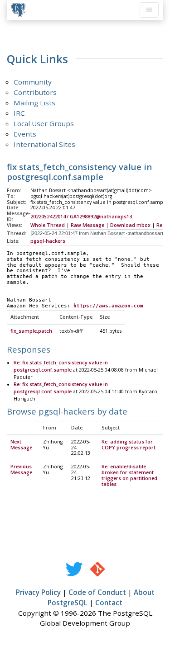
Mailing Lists (34, 102)
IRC (19, 113)
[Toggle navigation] (149, 10)
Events (25, 133)
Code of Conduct (97, 592)
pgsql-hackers (47, 241)
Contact (108, 602)
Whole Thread (47, 225)
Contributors (35, 92)
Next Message (21, 445)
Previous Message (21, 469)
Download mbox (130, 225)
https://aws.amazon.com (108, 306)
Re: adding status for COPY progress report (128, 445)
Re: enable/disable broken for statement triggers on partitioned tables (129, 475)
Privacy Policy (38, 592)
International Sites (44, 144)
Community (33, 81)
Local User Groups (44, 123)
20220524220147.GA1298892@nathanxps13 (81, 216)
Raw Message (87, 225)
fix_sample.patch (31, 331)
